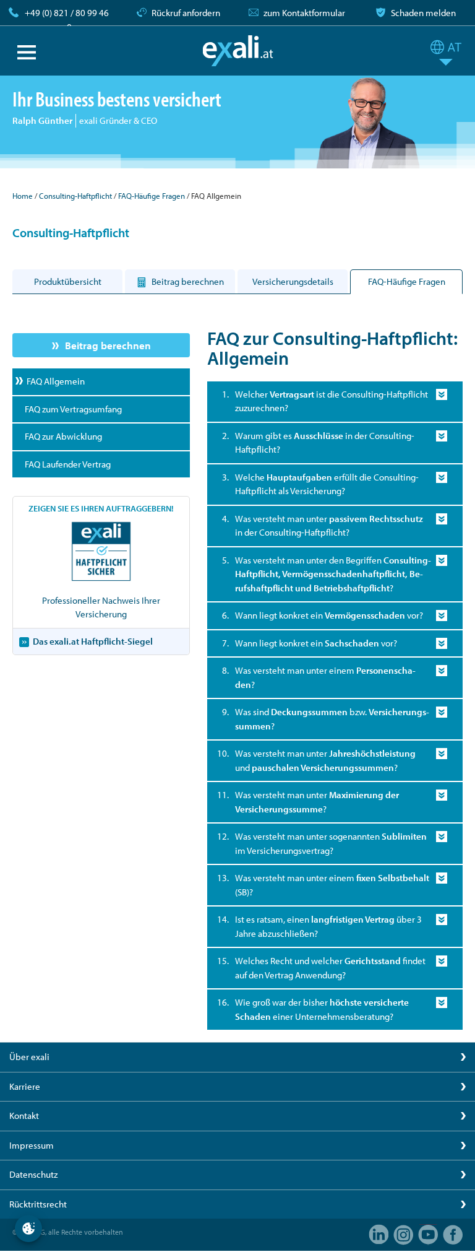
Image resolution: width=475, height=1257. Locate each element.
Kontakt (24, 1115)
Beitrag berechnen (108, 345)
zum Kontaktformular (304, 13)
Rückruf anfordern (186, 13)
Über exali (29, 1057)
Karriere (24, 1086)
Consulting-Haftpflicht (75, 196)
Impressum (31, 1145)
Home (22, 196)
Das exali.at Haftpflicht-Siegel (93, 641)
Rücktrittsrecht (38, 1204)
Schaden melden (423, 13)
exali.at (238, 50)
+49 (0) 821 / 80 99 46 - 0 (67, 20)
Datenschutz (33, 1174)
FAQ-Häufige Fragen (151, 196)
